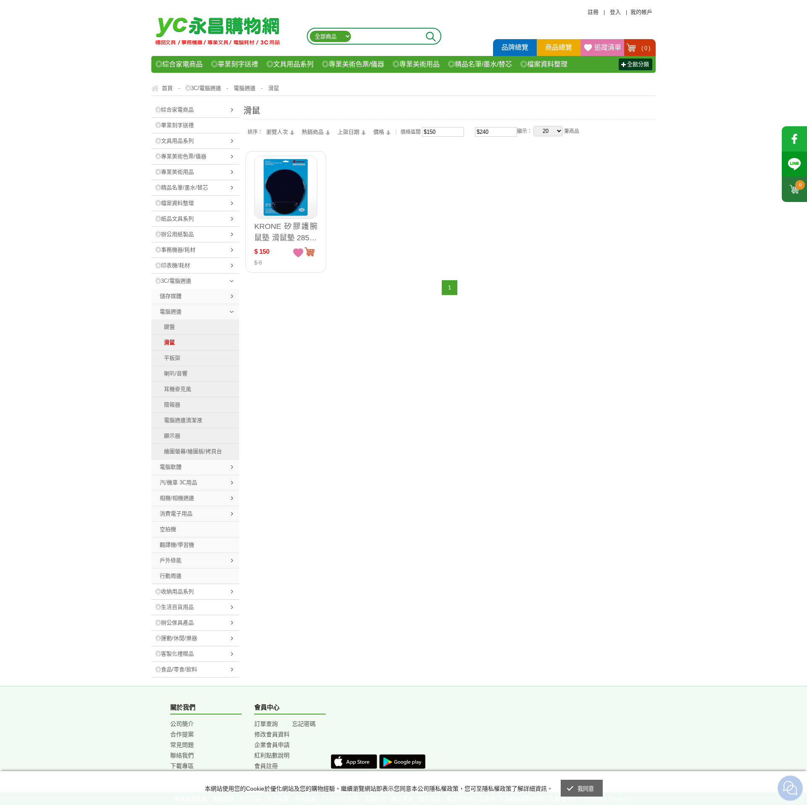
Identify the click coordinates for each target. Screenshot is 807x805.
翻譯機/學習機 (177, 545)
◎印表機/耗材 (173, 265)
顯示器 (172, 436)
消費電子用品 (176, 513)
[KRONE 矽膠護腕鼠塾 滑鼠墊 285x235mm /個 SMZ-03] (286, 187)
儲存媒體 (171, 296)
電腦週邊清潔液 (183, 420)
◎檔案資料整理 (543, 64)
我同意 (586, 789)
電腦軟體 (171, 467)
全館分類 (638, 64)
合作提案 (182, 734)
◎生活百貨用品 (175, 607)
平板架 (172, 358)
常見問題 (182, 744)
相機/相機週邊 (177, 498)
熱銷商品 (313, 132)
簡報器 (172, 404)
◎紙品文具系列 (175, 218)
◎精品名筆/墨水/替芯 (480, 64)
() (646, 48)
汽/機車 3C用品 (178, 482)
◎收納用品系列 (175, 591)
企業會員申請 (272, 744)
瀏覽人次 (277, 132)
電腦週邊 (171, 311)
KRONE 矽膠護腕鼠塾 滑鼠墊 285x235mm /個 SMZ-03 (285, 232)
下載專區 (182, 765)
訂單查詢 (266, 723)
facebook (794, 138)
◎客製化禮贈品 (175, 654)
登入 (615, 12)
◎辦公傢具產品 (175, 622)
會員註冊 (266, 765)
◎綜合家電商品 (179, 64)
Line (794, 164)
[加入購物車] (309, 251)
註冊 (593, 12)
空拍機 (168, 529)
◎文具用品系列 (290, 64)
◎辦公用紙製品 (175, 234)
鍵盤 (169, 327)
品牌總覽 (514, 47)
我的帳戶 (641, 12)
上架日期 (348, 132)
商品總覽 (558, 47)
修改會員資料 (272, 734)
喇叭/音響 (175, 373)
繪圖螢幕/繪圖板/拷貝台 (193, 451)
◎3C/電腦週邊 (173, 281)
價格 (378, 132)
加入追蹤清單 (298, 252)
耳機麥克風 (177, 389)
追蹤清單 (607, 47)
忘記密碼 (304, 723)
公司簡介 (182, 723)
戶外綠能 (171, 560)
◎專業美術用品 (416, 64)
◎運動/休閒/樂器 (176, 638)
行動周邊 (171, 576)
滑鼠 (169, 342)
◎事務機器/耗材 (175, 250)
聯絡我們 (182, 755)
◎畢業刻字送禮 (234, 64)
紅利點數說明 (272, 755)
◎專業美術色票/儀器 (353, 64)
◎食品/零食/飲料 (176, 669)
